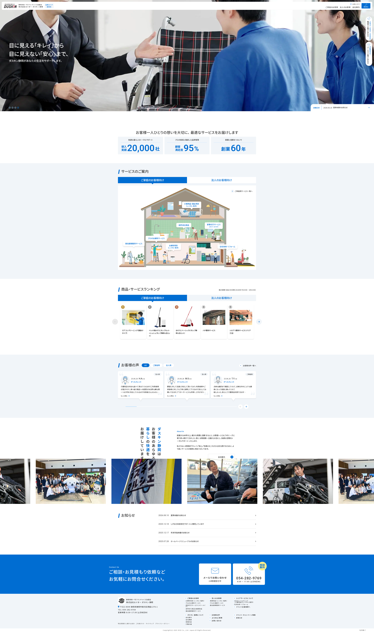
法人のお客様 (345, 7)
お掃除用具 (173, 246)
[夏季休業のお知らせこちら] (207, 515)
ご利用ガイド (140, 624)
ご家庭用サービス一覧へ (243, 191)
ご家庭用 (156, 365)
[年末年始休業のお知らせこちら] (207, 532)
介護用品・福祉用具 (191, 204)
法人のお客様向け (221, 180)
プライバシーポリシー (162, 624)
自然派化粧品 (184, 225)
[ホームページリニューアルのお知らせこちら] (207, 541)
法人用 (168, 365)
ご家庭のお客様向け (152, 180)
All (145, 365)
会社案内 (356, 7)
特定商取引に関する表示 (126, 624)
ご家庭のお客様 (332, 7)
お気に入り (356, 4)
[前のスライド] (115, 322)
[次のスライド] (259, 322)
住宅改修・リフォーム (227, 246)
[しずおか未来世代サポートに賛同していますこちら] (207, 524)
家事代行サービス (214, 225)
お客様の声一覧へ (249, 365)
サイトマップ (150, 624)
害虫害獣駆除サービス (133, 243)
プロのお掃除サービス (156, 238)
